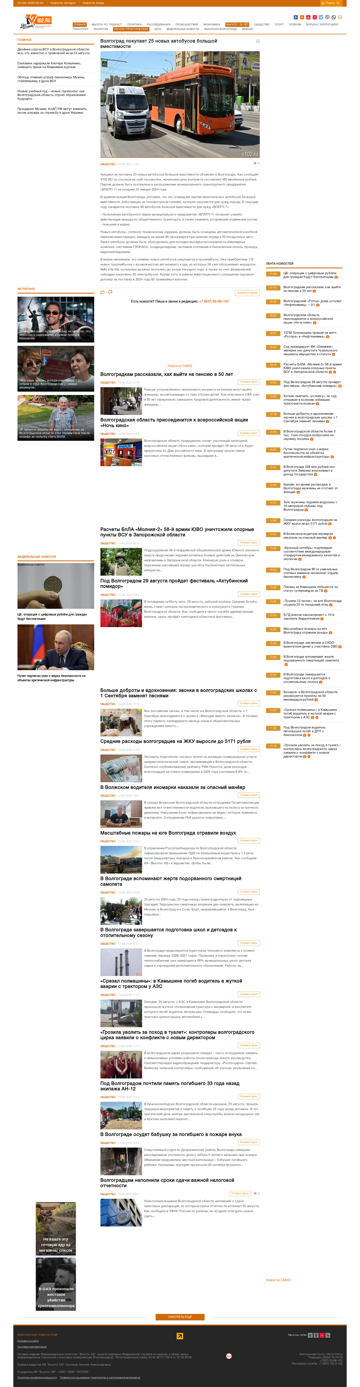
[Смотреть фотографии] (336, 277)
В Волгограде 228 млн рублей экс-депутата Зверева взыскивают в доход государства (310, 471)
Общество (107, 164)
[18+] (340, 17)
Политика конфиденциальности (37, 1378)
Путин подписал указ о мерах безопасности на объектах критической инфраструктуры (307, 453)
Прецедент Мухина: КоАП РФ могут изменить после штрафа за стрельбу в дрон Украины (52, 111)
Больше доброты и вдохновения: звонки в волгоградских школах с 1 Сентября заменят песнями (311, 417)
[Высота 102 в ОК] (302, 17)
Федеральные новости (37, 557)
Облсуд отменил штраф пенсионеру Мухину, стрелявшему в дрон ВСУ (51, 79)
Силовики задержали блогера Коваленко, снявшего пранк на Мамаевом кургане (49, 65)
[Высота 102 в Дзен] (315, 17)
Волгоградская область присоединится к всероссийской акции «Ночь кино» (308, 319)
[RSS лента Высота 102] (327, 1335)
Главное (25, 40)
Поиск (330, 3)
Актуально (26, 289)
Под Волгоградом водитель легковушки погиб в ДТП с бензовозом (305, 731)
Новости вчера (93, 3)
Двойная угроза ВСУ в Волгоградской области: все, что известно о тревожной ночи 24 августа (54, 51)
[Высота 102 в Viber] (327, 17)
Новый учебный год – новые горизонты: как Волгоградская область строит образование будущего (52, 95)
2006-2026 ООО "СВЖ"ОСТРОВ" (38, 1335)
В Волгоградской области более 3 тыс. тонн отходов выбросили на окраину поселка (309, 435)
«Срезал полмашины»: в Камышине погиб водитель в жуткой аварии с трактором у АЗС (310, 713)
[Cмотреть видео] (334, 372)
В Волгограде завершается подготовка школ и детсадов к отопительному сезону (307, 678)
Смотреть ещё (180, 1317)
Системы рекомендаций (32, 1347)
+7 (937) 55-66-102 (214, 301)
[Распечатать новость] (258, 41)
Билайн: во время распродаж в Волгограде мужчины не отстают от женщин (311, 488)
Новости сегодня (63, 3)
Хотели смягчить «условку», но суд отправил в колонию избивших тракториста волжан (310, 400)
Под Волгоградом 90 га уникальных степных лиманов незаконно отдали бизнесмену (311, 573)
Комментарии (247, 293)
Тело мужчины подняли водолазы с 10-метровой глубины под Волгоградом (310, 506)
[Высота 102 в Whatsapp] (334, 17)
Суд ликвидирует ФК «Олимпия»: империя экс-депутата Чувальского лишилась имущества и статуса (311, 350)
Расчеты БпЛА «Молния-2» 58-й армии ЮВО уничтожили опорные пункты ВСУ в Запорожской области (313, 368)
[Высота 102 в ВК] (296, 17)
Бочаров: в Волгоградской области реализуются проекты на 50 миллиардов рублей (311, 696)
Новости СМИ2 (180, 366)
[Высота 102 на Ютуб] (308, 17)
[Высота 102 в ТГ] (321, 17)
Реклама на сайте (28, 1341)
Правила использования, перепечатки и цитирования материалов (100, 1378)
